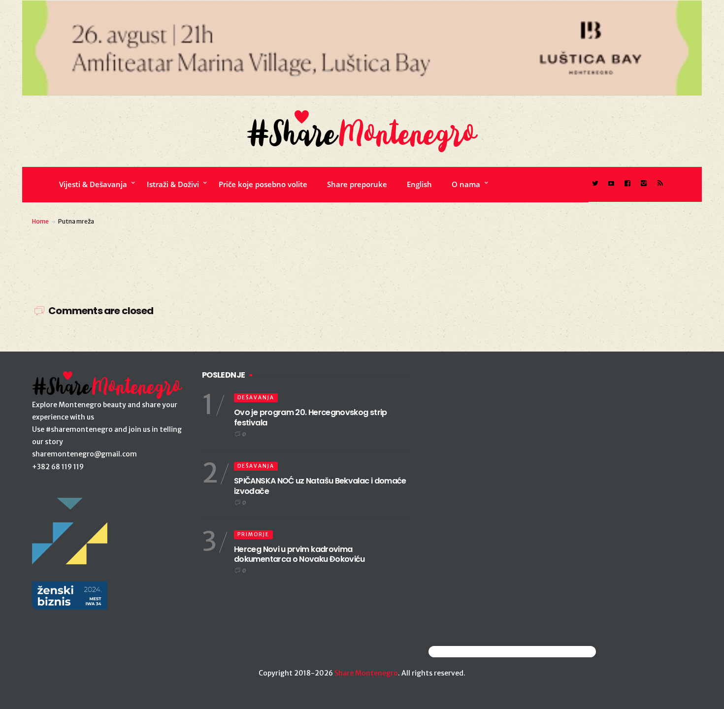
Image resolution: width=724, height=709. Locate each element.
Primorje (253, 534)
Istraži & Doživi (173, 184)
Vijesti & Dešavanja (93, 184)
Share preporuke (357, 184)
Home (40, 221)
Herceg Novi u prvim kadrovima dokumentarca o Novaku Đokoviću (299, 554)
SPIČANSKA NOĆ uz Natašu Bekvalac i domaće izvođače (320, 486)
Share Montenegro (366, 673)
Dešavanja (255, 397)
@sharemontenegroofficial (471, 651)
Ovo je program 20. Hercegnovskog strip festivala (310, 417)
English (419, 184)
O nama (466, 184)
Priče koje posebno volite (263, 184)
